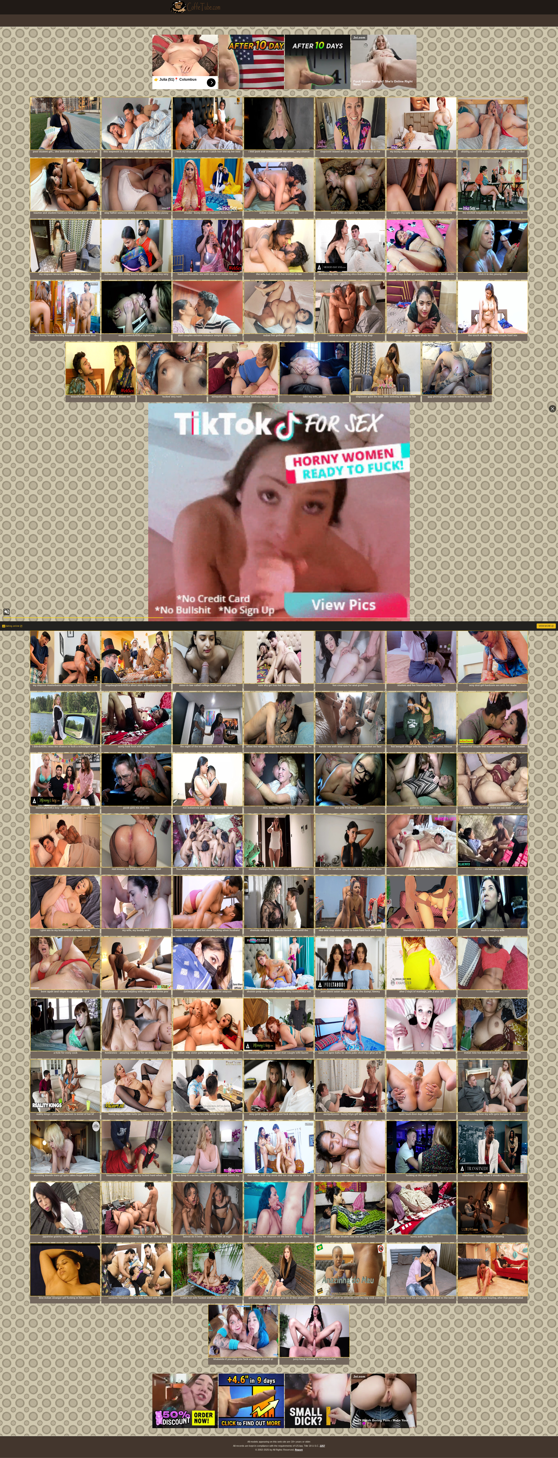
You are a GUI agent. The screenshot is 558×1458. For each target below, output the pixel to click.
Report (299, 1449)
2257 (322, 1445)
